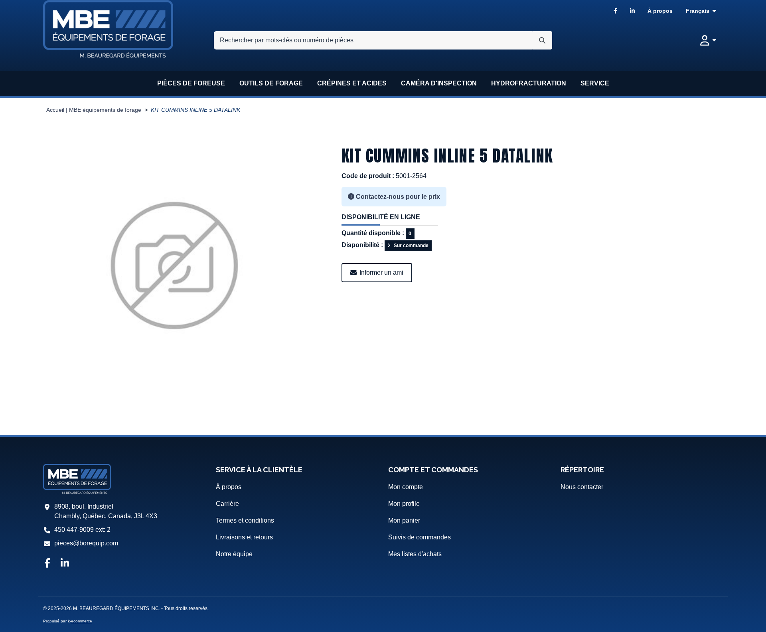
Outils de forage (271, 83)
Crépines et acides (352, 83)
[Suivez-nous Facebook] (47, 563)
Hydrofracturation (528, 83)
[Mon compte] (708, 40)
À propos (660, 11)
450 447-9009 (74, 529)
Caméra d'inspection (439, 83)
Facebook (615, 11)
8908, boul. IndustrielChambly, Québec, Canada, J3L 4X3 (105, 511)
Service (594, 83)
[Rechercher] (542, 40)
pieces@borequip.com (86, 543)
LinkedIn (632, 11)
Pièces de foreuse (191, 83)
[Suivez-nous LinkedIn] (65, 563)
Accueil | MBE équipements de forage (93, 110)
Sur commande (411, 245)
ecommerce (81, 621)
